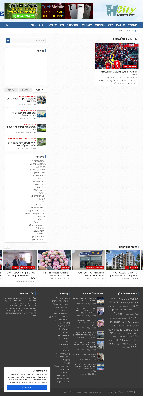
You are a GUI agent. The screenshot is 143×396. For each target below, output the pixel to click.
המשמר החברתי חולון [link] (128, 314)
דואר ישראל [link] (119, 310)
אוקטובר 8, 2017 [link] (132, 78)
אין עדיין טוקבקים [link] (112, 78)
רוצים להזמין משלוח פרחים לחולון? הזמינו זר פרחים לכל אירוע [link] (21, 274)
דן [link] (113, 309)
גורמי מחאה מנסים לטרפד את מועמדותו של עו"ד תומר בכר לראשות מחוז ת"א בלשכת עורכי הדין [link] (85, 367)
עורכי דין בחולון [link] (40, 222)
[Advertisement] (26, 68)
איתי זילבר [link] (113, 299)
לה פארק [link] (124, 322)
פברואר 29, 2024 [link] (91, 304)
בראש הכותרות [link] (132, 66)
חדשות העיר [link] (132, 25)
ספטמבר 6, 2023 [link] (22, 278)
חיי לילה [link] (110, 25)
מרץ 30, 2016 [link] (31, 148)
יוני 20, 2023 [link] (92, 374)
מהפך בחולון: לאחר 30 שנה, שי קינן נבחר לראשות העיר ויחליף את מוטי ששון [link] (85, 310)
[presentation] (6, 246)
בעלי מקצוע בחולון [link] (39, 170)
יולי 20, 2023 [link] (126, 276)
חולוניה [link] (124, 318)
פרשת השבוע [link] (41, 231)
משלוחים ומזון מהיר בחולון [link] (37, 213)
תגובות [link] (11, 90)
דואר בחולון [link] (128, 310)
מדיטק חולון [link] (122, 325)
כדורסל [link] (131, 321)
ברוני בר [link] (120, 306)
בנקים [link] (119, 302)
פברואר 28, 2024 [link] (91, 316)
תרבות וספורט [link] (87, 25)
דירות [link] (12, 303)
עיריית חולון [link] (119, 340)
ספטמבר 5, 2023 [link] (56, 278)
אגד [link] (136, 298)
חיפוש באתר (8, 40)
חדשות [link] (25, 90)
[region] (27, 379)
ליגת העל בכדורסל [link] (132, 326)
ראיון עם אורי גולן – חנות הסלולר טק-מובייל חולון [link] (21, 99)
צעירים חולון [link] (126, 344)
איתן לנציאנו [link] (134, 303)
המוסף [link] (33, 25)
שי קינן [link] (119, 344)
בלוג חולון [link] (33, 124)
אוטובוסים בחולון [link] (125, 298)
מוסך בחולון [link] (115, 330)
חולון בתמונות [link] (41, 184)
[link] (121, 5)
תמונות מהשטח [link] (40, 236)
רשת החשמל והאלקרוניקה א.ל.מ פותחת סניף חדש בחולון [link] (56, 274)
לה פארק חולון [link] (115, 322)
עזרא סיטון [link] (129, 340)
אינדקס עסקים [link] (74, 25)
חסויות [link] (43, 193)
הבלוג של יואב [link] (41, 175)
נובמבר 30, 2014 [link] (30, 132)
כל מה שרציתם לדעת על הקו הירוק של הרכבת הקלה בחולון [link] (22, 144)
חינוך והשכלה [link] (99, 25)
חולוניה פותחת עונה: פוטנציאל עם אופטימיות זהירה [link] (119, 73)
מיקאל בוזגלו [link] (129, 336)
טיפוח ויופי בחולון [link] (40, 196)
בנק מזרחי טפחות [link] (127, 306)
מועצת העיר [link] (130, 333)
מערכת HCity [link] (21, 118)
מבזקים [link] (43, 202)
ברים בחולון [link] (113, 306)
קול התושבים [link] (120, 25)
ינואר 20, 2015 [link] (31, 118)
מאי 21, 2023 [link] (31, 104)
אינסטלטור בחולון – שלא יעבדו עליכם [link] (123, 272)
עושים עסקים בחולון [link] (23, 96)
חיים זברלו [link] (114, 318)
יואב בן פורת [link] (122, 78)
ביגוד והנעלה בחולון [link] (39, 164)
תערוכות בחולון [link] (126, 348)
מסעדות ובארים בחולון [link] (38, 210)
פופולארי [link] (39, 90)
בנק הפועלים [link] (126, 303)
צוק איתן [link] (132, 344)
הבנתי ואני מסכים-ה (27, 387)
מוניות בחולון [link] (126, 329)
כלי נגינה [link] (42, 199)
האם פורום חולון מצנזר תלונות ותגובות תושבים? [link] (24, 114)
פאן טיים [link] (41, 25)
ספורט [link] (125, 66)
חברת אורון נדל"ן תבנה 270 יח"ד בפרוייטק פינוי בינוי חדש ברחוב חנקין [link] (89, 274)
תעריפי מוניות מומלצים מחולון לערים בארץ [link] (21, 128)
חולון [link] (130, 318)
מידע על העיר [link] (52, 25)
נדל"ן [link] (62, 25)
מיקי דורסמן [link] (122, 336)
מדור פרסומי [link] (41, 204)
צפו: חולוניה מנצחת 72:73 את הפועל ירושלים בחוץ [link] (84, 299)
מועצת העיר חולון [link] (120, 333)
